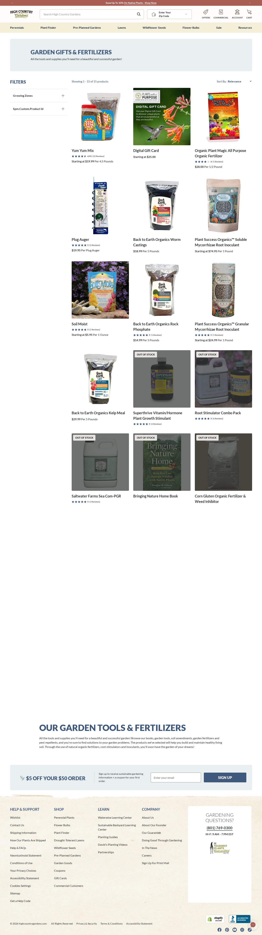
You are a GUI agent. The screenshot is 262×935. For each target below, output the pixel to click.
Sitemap (15, 893)
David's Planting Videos (112, 844)
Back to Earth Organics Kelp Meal (98, 413)
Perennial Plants (64, 817)
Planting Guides (108, 837)
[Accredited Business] (240, 919)
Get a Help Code (20, 901)
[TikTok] (249, 929)
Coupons (59, 870)
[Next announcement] (250, 3)
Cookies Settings (20, 885)
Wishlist (15, 817)
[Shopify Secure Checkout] (215, 919)
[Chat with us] (253, 924)
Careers (147, 855)
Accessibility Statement (24, 878)
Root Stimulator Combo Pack (218, 413)
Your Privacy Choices (23, 870)
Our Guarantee (151, 832)
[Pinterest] (227, 929)
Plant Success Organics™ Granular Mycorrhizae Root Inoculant (222, 326)
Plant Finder (61, 832)
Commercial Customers (68, 885)
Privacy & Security (86, 923)
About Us (148, 817)
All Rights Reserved (62, 923)
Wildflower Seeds (65, 847)
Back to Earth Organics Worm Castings (157, 242)
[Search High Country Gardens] (139, 14)
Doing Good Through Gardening (162, 840)
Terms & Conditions (111, 923)
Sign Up (225, 777)
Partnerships (106, 852)
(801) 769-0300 (219, 828)
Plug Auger (80, 239)
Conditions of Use (21, 863)
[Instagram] (242, 929)
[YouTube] (234, 929)
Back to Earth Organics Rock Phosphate (155, 326)
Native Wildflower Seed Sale (122, 2)
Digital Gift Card (146, 150)
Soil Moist (80, 324)
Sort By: (222, 81)
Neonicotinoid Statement (25, 855)
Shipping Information (23, 832)
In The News (149, 847)
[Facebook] (219, 929)
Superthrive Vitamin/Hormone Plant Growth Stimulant (157, 415)
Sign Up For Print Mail (155, 863)
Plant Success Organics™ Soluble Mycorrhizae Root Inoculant (221, 242)
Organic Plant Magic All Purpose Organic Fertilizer (220, 153)
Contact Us (17, 825)
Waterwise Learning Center (115, 817)
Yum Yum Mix (83, 150)
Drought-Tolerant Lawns (69, 840)
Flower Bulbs (62, 825)
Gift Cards (60, 878)
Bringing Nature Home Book (155, 496)
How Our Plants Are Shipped (28, 840)
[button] (249, 14)
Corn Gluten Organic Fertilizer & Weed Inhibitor (220, 499)
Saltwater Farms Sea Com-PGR (96, 496)
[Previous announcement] (12, 3)
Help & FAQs (18, 847)
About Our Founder (154, 825)
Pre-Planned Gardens (67, 855)
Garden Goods (63, 863)
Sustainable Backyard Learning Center (117, 827)
